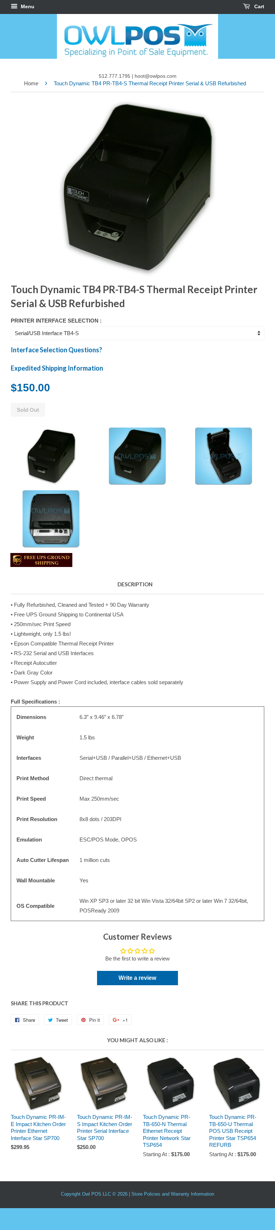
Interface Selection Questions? (56, 350)
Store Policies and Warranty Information (172, 1194)
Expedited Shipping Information (57, 368)
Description (135, 584)
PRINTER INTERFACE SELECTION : (56, 321)
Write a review (137, 978)
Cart (258, 6)
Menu (26, 6)
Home (31, 83)
